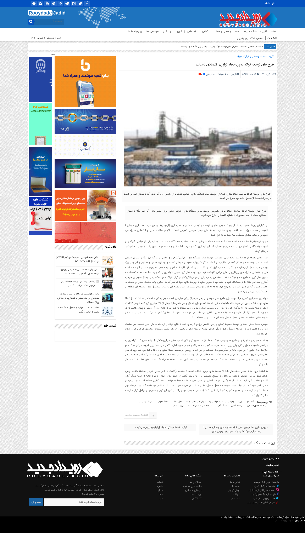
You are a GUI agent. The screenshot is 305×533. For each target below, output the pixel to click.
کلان (264, 31)
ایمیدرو (230, 402)
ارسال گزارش (234, 490)
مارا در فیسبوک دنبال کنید (264, 494)
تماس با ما (235, 482)
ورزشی (167, 31)
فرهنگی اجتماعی (193, 490)
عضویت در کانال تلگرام (265, 486)
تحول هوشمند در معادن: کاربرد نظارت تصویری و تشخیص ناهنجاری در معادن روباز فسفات (78, 298)
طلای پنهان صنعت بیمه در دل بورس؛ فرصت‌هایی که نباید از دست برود (80, 271)
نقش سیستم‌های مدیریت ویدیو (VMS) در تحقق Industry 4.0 (77, 259)
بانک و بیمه (250, 31)
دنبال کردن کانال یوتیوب (265, 482)
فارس (160, 486)
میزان (160, 490)
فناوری (204, 31)
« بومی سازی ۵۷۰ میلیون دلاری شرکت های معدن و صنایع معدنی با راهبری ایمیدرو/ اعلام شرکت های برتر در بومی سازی (235, 429)
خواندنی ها (152, 31)
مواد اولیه (209, 406)
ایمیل (233, 74)
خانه (273, 31)
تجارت (202, 402)
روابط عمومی (163, 402)
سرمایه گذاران (236, 406)
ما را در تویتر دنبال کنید (264, 499)
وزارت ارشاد (195, 494)
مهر (161, 499)
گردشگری (196, 499)
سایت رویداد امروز (284, 520)
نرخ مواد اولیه (194, 406)
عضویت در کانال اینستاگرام (262, 490)
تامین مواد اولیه (216, 402)
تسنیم (160, 482)
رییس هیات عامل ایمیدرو (259, 406)
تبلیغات (236, 494)
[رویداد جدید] (63, 482)
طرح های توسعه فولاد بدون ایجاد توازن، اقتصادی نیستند (234, 65)
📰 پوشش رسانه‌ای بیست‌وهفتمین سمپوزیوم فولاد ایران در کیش (80, 283)
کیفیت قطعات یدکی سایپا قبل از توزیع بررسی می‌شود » (161, 427)
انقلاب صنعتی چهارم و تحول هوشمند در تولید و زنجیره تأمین (78, 309)
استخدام (235, 499)
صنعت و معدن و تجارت (226, 31)
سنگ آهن (222, 406)
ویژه (239, 56)
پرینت (221, 74)
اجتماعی (191, 31)
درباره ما (236, 486)
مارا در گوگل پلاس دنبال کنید (261, 503)
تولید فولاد (191, 402)
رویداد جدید (147, 402)
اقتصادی (250, 402)
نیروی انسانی (178, 406)
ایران (240, 402)
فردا (161, 494)
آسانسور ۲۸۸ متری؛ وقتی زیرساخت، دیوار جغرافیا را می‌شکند (234, 38)
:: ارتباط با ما (270, 3)
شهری (179, 31)
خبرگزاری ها (195, 482)
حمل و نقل (178, 402)
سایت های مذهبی (192, 486)
